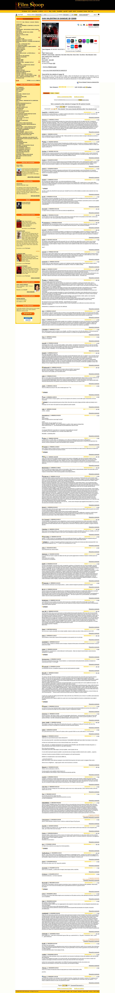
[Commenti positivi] (54, 109)
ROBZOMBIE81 (45, 802)
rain (44, 397)
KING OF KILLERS (20, 112)
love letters (19, 50)
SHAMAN (18, 135)
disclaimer (80, 991)
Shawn (43, 629)
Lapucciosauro (45, 819)
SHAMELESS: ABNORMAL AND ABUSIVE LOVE (26, 137)
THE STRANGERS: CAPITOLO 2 (23, 147)
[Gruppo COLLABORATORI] (42, 222)
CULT (17, 92)
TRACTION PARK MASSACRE (22, 151)
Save (91, 24)
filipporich (44, 767)
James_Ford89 (45, 722)
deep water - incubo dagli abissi (24, 32)
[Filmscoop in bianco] (97, 14)
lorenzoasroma (45, 659)
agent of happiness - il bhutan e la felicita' (27, 25)
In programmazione (28, 18)
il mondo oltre (20, 38)
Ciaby (43, 901)
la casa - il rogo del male (23, 43)
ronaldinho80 (45, 913)
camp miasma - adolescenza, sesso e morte (27, 29)
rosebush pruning (21, 66)
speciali (65, 11)
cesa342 (44, 777)
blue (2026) (19, 26)
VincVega (44, 151)
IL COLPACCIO (19, 109)
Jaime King (58, 54)
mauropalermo (45, 415)
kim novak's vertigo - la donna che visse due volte (28, 42)
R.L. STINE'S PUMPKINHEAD (22, 129)
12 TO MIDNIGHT (20, 87)
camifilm (44, 954)
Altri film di (49, 67)
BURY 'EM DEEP (19, 89)
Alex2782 (44, 826)
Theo (43, 794)
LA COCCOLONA (20, 116)
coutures (18, 30)
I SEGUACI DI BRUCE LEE (22, 107)
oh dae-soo (45, 476)
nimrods (18, 58)
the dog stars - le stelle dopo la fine (26, 75)
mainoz (43, 649)
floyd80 (43, 943)
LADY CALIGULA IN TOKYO (22, 117)
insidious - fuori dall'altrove (24, 40)
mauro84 (44, 343)
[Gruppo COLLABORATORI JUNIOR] (42, 141)
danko (43, 635)
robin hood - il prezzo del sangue (25, 64)
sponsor (91, 991)
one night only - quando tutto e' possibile (25, 63)
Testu (43, 337)
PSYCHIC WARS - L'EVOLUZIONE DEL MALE (26, 126)
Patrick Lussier (49, 53)
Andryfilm (44, 215)
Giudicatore (44, 554)
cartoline (68, 991)
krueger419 (44, 261)
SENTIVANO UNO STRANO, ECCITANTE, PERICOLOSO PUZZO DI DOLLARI (25, 134)
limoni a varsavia (20, 49)
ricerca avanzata (83, 14)
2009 (74, 18)
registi (70, 11)
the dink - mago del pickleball (24, 74)
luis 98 (43, 196)
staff (71, 991)
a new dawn (19, 24)
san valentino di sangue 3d (56, 18)
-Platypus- (44, 968)
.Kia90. (43, 386)
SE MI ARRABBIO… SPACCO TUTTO (24, 132)
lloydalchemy (45, 600)
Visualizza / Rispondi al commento (91, 817)
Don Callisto (46, 536)
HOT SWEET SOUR (20, 105)
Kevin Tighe (76, 54)
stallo (43, 409)
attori (74, 11)
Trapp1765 (44, 112)
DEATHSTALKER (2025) (21, 96)
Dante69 (44, 353)
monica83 (46, 666)
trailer (54, 11)
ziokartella (46, 583)
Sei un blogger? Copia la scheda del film (89, 82)
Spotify (43, 239)
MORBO (18, 121)
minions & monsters (21, 56)
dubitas (45, 280)
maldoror (19, 51)
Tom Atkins (82, 54)
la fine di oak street (21, 45)
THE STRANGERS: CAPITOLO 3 (23, 149)
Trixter (43, 319)
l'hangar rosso (20, 47)
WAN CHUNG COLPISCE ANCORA (23, 155)
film (39, 80)
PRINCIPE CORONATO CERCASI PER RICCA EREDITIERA (26, 125)
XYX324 (44, 134)
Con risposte (61, 109)
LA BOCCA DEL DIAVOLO (22, 115)
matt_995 (44, 611)
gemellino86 (45, 642)
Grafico (89, 87)
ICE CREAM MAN (20, 108)
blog (50, 11)
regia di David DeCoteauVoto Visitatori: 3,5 (21, 300)
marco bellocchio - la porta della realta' (25, 54)
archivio (40, 11)
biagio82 (44, 179)
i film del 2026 (62, 991)
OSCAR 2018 (19, 183)
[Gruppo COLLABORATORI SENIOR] (42, 280)
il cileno (18, 37)
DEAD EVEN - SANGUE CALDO (23, 93)
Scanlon (44, 160)
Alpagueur (44, 119)
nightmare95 (47, 367)
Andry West (45, 786)
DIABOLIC (18, 99)
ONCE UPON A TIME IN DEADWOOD (24, 122)
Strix (43, 311)
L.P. (45, 457)
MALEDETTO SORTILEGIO (22, 120)
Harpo (44, 976)
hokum (18, 36)
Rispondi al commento (94, 117)
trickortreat (44, 713)
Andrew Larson (48, 56)
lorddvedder (45, 933)
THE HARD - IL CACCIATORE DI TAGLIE (25, 145)
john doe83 (44, 208)
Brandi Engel (56, 56)
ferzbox (44, 269)
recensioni (80, 11)
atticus (44, 438)
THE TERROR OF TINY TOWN (22, 150)
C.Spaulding (45, 329)
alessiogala (44, 868)
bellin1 (44, 141)
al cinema (24, 11)
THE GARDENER (20, 143)
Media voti (27, 21)
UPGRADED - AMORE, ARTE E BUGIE (24, 154)
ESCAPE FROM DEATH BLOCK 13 (23, 103)
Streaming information (70, 51)
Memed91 (44, 673)
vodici (43, 376)
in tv (29, 11)
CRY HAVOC (19, 91)
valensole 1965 (20, 77)
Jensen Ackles (50, 54)
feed (89, 11)
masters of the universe (22, 55)
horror (47, 61)
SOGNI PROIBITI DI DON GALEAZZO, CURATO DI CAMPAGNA (27, 139)
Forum (56, 93)
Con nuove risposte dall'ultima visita (75, 109)
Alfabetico (37, 21)
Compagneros (46, 222)
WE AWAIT (18, 158)
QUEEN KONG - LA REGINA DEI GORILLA (25, 128)
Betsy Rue (69, 54)
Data (23, 21)
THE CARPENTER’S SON (21, 142)
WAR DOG (18, 156)
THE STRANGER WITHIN (21, 146)
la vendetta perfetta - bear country (26, 46)
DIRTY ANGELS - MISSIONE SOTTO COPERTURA (27, 100)
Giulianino (44, 736)
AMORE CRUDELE (20, 88)
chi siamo (75, 991)
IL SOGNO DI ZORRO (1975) (22, 111)
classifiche (59, 11)
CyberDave (44, 529)
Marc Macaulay (89, 54)
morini (43, 861)
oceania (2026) (19, 59)
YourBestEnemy (46, 853)
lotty (43, 844)
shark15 (44, 168)
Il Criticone (44, 874)
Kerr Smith (64, 54)
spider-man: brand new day (23, 71)
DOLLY (17, 101)
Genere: (61, 14)
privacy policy (85, 991)
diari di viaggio (96, 991)
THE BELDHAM (19, 141)
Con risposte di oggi (91, 109)
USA (50, 60)
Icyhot (43, 893)
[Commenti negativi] (56, 109)
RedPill (43, 563)
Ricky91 (44, 507)
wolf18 (43, 730)
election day (19, 33)
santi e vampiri (20, 67)
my (92, 11)
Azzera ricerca (85, 100)
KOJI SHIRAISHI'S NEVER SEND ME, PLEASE (26, 113)
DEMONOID (18, 97)
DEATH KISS (19, 95)
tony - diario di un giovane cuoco (25, 76)
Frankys (44, 833)
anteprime (34, 11)
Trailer (52, 93)
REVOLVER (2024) (20, 130)
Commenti (46, 93)
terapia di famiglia (21, 72)
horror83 (44, 230)
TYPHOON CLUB (20, 153)
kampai (45, 706)
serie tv (46, 11)
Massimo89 (44, 882)
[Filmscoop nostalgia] (98, 14)
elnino (43, 547)
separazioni (19, 68)
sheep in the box (20, 70)
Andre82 (46, 447)
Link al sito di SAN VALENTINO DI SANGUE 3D (55, 70)
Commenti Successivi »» (74, 106)
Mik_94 (43, 589)
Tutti (52, 109)
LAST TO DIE (19, 119)
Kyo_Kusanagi (45, 519)
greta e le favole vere (22, 34)
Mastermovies (45, 467)
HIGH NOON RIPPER (20, 104)
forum (85, 11)
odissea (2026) (19, 60)
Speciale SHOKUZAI (26, 202)
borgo (18, 28)
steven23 (44, 252)
